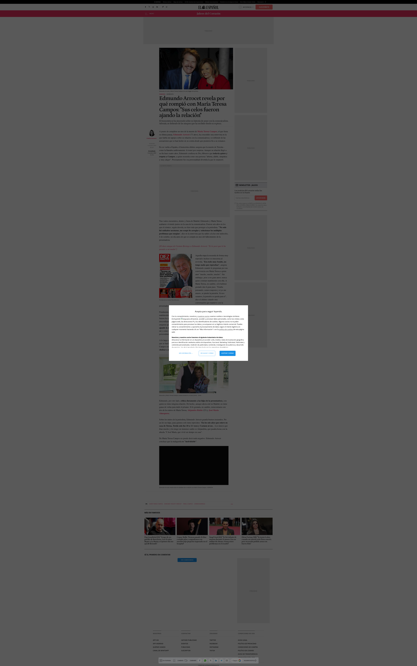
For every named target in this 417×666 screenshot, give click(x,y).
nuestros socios (203, 316)
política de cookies (226, 329)
